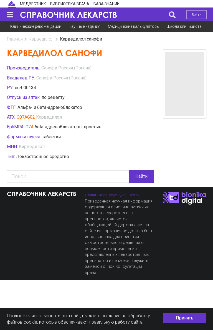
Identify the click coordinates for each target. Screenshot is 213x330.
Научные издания (84, 26)
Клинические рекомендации (35, 26)
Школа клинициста (184, 26)
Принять (184, 318)
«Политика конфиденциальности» (112, 195)
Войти (196, 14)
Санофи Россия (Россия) (66, 68)
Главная (15, 39)
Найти (141, 176)
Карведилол (41, 39)
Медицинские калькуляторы (133, 26)
